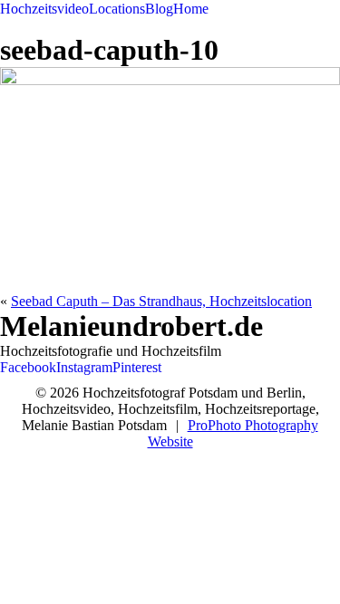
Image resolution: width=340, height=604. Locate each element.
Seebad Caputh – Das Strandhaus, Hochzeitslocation (161, 301)
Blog (159, 8)
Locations (117, 8)
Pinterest (136, 367)
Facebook (28, 367)
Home (191, 8)
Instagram (84, 367)
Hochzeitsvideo (44, 8)
